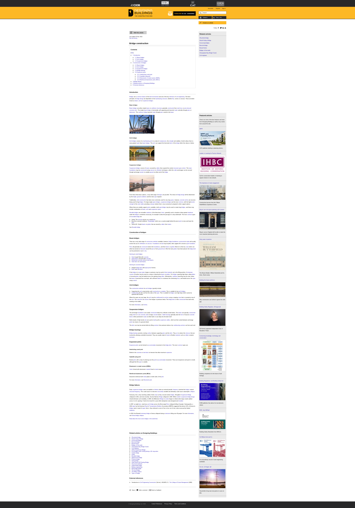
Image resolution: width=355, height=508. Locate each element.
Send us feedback (156, 490)
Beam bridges (133, 105)
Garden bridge (135, 453)
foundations (132, 170)
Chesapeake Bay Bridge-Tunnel (140, 446)
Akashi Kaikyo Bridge (137, 439)
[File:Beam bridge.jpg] (141, 133)
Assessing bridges (136, 440)
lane (140, 404)
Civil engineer (135, 448)
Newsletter (210, 8)
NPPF (201, 129)
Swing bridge (135, 460)
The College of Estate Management (178, 482)
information (138, 304)
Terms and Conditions (180, 503)
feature (144, 96)
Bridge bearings (135, 330)
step (156, 394)
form (182, 314)
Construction (134, 232)
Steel (133, 257)
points (148, 207)
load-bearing (158, 98)
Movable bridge (136, 227)
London (167, 399)
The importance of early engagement (209, 183)
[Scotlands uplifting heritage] (212, 456)
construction (143, 200)
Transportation (153, 406)
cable (175, 170)
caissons (149, 243)
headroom (190, 212)
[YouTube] (225, 28)
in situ (145, 251)
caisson (152, 170)
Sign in (224, 8)
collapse (192, 391)
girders (149, 224)
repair (143, 408)
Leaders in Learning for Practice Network (210, 153)
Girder (133, 454)
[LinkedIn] (223, 28)
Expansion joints (135, 342)
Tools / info (219, 17)
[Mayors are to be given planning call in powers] (212, 229)
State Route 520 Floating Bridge (140, 462)
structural (175, 168)
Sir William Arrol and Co (206, 437)
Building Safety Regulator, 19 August (209, 307)
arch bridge (151, 404)
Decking (131, 254)
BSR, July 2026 (204, 410)
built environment (154, 96)
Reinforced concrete (137, 260)
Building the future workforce (207, 280)
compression (162, 141)
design (141, 98)
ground (151, 172)
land (162, 243)
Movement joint (148, 380)
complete (163, 291)
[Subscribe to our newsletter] (182, 15)
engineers (132, 410)
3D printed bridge (136, 437)
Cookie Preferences (157, 503)
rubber (187, 335)
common (139, 96)
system (131, 274)
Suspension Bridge (186, 394)
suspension (146, 100)
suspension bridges (166, 202)
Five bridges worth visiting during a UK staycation (145, 451)
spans (172, 200)
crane (187, 246)
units (135, 110)
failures (137, 385)
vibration (156, 389)
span (180, 168)
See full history (133, 38)
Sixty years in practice (206, 239)
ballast (159, 278)
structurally (160, 391)
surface (149, 333)
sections (166, 297)
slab (144, 260)
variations (148, 212)
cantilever (153, 108)
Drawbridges (151, 221)
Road (146, 406)
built (147, 314)
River (167, 404)
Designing (146, 433)
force (178, 278)
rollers (162, 276)
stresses (188, 333)
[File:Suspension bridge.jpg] (141, 191)
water (188, 241)
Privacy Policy (168, 503)
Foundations (156, 243)
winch (135, 280)
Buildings (153, 433)
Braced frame (135, 443)
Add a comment (143, 490)
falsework (143, 249)
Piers (130, 246)
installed (181, 401)
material (148, 369)
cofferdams (142, 243)
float (166, 272)
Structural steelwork (137, 464)
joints (134, 360)
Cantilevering (135, 293)
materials (169, 272)
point (180, 221)
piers (188, 110)
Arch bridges (133, 138)
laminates (132, 337)
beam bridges (146, 143)
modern (179, 397)
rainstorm (167, 413)
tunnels (142, 172)
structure (164, 98)
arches (186, 200)
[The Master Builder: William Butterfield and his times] (212, 269)
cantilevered (159, 297)
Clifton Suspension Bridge (138, 450)
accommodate (152, 345)
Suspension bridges (135, 165)
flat (173, 98)
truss (181, 108)
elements (171, 96)
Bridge (131, 385)
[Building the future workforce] (212, 296)
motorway (143, 413)
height (134, 196)
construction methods (152, 241)
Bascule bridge (136, 442)
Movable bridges (133, 212)
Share (133, 490)
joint (141, 349)
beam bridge (147, 110)
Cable (163, 314)
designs (160, 194)
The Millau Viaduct (137, 471)
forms (162, 212)
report (133, 406)
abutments (132, 112)
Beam (133, 269)
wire (146, 320)
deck (171, 143)
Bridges (131, 96)
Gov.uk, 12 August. (205, 467)
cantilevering (176, 325)
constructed (171, 108)
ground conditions (142, 196)
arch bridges (149, 288)
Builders (159, 406)
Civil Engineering (144, 482)
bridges (151, 100)
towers (147, 168)
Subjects (205, 17)
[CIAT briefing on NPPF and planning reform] (212, 145)
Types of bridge (136, 473)
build (154, 320)
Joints (131, 369)
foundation (192, 243)
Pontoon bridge (136, 459)
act (177, 333)
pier (154, 219)
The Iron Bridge (136, 470)
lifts (141, 299)
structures (159, 108)
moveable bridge (135, 216)
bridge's (188, 389)
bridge (138, 98)
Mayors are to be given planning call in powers (212, 209)
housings (168, 314)
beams (144, 224)
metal (167, 335)
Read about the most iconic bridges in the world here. (143, 418)
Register (218, 8)
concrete (182, 200)
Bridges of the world (137, 445)
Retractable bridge (136, 468)
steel (178, 108)
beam (136, 100)
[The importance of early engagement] (212, 199)
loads (176, 110)
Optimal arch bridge (137, 457)
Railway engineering (137, 467)
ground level (161, 249)
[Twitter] (220, 28)
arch (140, 100)
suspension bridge (186, 397)
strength (171, 141)
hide (132, 52)
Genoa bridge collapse (138, 415)
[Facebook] (218, 28)
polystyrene (148, 267)
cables (158, 168)
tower (190, 168)
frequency (175, 389)
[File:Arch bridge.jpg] (141, 160)
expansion (169, 352)
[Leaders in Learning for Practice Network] (212, 172)
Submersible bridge (137, 465)
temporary (190, 272)
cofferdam (159, 170)
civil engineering (180, 96)
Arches (145, 304)
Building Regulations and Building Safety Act (211, 381)
